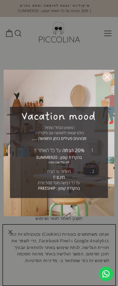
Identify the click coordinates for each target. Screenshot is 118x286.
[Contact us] (106, 274)
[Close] (107, 77)
